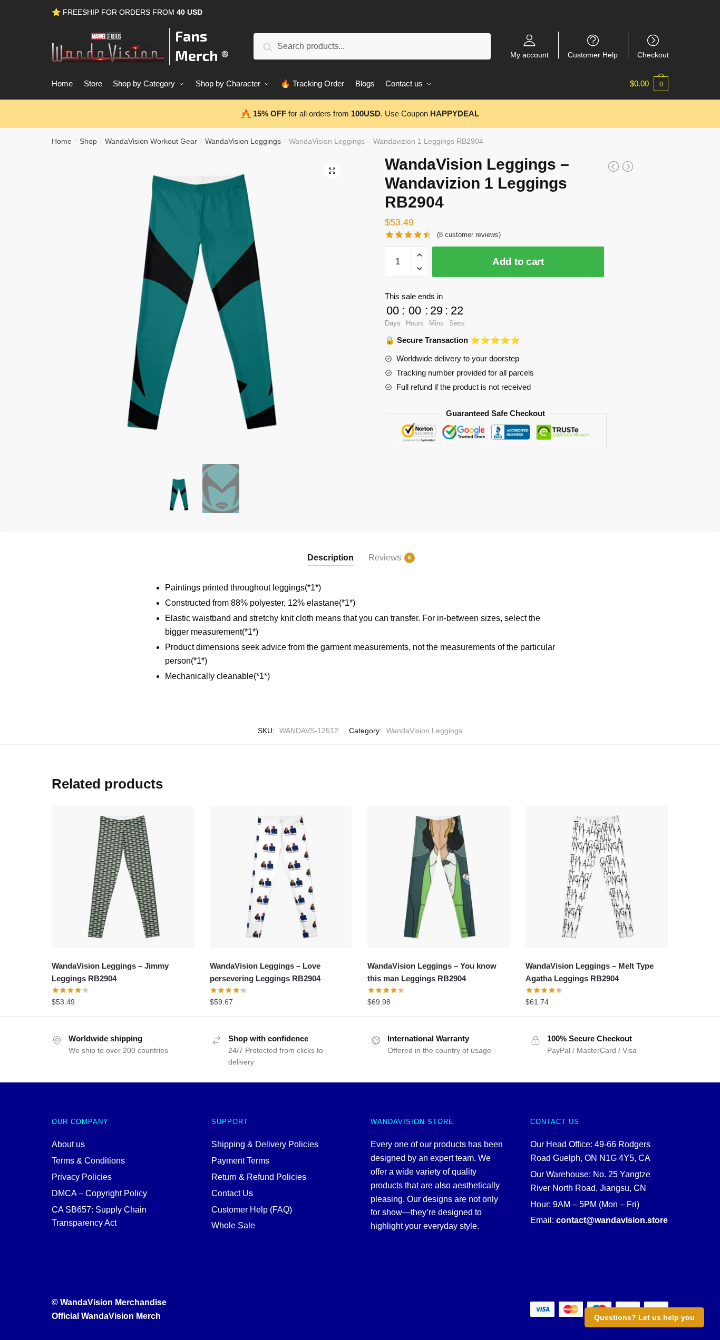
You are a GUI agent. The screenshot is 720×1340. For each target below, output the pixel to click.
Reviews (384, 557)
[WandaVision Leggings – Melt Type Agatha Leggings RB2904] (597, 877)
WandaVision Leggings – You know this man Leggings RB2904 (432, 972)
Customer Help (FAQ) (251, 1209)
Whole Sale (233, 1225)
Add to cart (518, 261)
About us (68, 1144)
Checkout (653, 54)
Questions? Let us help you (644, 1317)
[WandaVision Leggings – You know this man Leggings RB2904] (438, 877)
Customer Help (593, 54)
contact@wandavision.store (612, 1220)
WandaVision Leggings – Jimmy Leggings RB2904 (110, 972)
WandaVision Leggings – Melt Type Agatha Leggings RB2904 (590, 972)
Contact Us (232, 1193)
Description (330, 557)
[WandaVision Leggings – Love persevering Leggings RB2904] (281, 877)
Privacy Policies (82, 1176)
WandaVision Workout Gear (151, 141)
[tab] (330, 549)
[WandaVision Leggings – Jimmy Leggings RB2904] (123, 877)
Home (62, 141)
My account (529, 54)
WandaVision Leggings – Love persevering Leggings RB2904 (265, 972)
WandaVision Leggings (243, 141)
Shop (88, 141)
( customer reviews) (469, 235)
